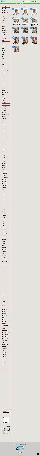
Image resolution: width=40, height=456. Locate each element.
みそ (3, 169)
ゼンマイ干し (4, 185)
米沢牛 (4, 221)
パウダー (4, 120)
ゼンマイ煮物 (4, 239)
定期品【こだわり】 (4, 346)
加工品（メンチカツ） (6, 213)
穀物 (3, 52)
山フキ (4, 94)
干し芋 (4, 167)
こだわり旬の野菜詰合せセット (6, 326)
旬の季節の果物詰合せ (6, 338)
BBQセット (3, 319)
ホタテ (4, 28)
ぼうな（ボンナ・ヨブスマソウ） (6, 88)
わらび (4, 68)
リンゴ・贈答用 (5, 352)
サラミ (4, 317)
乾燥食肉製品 (4, 313)
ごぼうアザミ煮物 (5, 237)
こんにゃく (4, 161)
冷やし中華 (4, 181)
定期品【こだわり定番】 (5, 344)
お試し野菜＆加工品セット (5, 330)
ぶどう (4, 50)
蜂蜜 (3, 223)
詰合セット (4, 30)
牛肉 (3, 219)
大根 (3, 293)
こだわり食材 (4, 321)
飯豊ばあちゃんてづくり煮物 (6, 227)
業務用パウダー (5, 118)
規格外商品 (4, 301)
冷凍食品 (3, 241)
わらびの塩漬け (5, 110)
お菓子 (4, 62)
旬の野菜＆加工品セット (6, 348)
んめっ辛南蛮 (4, 187)
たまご (3, 205)
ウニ (3, 36)
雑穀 (3, 58)
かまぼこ (4, 34)
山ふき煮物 (4, 235)
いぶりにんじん (5, 173)
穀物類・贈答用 (5, 358)
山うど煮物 (4, 229)
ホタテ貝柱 (4, 38)
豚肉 (3, 211)
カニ (3, 22)
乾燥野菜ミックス (5, 309)
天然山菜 (3, 64)
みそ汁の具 (4, 311)
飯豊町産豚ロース (5, 215)
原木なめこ (4, 100)
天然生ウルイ (4, 102)
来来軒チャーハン (5, 243)
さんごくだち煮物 (5, 233)
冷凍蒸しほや (4, 259)
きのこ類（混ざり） (5, 70)
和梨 (3, 48)
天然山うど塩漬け (5, 116)
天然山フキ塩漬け (5, 179)
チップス (4, 122)
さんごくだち (4, 96)
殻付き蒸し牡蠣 (5, 32)
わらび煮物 (4, 231)
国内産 (4, 225)
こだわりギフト (4, 350)
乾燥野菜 (4, 157)
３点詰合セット (5, 217)
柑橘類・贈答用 (5, 354)
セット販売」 (4, 175)
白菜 (3, 297)
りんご (4, 44)
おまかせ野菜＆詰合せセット (6, 334)
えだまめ (4, 163)
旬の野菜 (4, 328)
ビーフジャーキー (5, 315)
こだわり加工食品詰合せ (6, 336)
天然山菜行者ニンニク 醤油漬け (6, 203)
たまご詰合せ (4, 342)
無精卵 (4, 209)
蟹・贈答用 (4, 356)
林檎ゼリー (4, 191)
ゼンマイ (4, 98)
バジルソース (4, 151)
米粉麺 (4, 155)
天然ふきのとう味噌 (5, 108)
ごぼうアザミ (4, 245)
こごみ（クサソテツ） (6, 92)
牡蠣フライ (4, 257)
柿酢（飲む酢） (5, 106)
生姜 (3, 303)
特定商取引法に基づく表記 (23, 444)
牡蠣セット (4, 323)
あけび (4, 189)
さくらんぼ (4, 46)
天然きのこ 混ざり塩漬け (6, 114)
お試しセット (4, 24)
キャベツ (4, 291)
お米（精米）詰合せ (5, 340)
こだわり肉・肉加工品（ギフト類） (6, 261)
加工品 (4, 26)
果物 (3, 40)
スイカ (4, 42)
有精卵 (4, 207)
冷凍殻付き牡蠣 (5, 18)
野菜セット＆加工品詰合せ (6, 332)
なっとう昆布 (4, 165)
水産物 (3, 16)
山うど (4, 90)
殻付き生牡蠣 (4, 20)
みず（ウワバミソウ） (6, 66)
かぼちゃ (4, 295)
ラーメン (4, 183)
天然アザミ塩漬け (5, 112)
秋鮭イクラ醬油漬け (5, 171)
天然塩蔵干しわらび (5, 177)
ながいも (4, 299)
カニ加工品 (4, 153)
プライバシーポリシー (16, 444)
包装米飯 (4, 56)
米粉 (3, 60)
